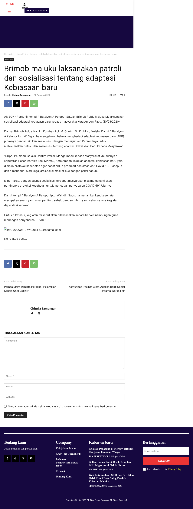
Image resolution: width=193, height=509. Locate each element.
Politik (93, 469)
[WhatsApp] (34, 103)
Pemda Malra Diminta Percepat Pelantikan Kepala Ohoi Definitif (30, 289)
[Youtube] (31, 458)
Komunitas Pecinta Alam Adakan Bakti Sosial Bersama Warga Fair (97, 289)
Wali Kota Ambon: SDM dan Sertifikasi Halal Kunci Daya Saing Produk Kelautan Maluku (112, 478)
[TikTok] (15, 458)
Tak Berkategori (99, 456)
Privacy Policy (174, 469)
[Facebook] (8, 103)
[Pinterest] (25, 103)
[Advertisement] (160, 81)
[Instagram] (40, 314)
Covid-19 (21, 54)
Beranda (8, 54)
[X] (16, 103)
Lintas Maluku (98, 486)
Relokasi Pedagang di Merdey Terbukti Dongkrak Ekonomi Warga (111, 450)
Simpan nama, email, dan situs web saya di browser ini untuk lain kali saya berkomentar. (62, 406)
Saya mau (164, 461)
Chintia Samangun (21, 94)
